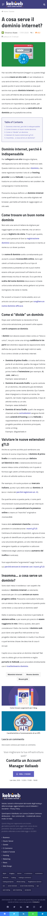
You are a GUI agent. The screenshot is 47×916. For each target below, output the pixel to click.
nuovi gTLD (32, 528)
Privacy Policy (15, 809)
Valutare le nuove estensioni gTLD (19, 135)
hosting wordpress (8, 882)
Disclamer (5, 809)
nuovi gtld (24, 679)
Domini (11, 11)
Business (6, 837)
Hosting (6, 855)
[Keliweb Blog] (14, 4)
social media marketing (27, 886)
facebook (5, 877)
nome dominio (33, 674)
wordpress (28, 890)
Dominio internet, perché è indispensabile (23, 126)
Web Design (7, 866)
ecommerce (39, 873)
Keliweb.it (34, 806)
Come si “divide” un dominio (17, 132)
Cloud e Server (8, 841)
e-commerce (28, 873)
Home (5, 11)
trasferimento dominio (17, 666)
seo (4, 886)
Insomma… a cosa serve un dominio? (20, 138)
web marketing (17, 890)
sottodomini (25, 413)
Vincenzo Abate (11, 32)
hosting (13, 877)
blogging (11, 873)
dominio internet (15, 674)
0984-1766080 (24, 774)
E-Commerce (7, 848)
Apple (4, 873)
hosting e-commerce (25, 877)
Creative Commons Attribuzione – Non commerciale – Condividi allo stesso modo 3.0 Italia (22, 816)
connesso (13, 745)
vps (38, 886)
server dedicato (12, 886)
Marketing (6, 859)
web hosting (6, 890)
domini (19, 873)
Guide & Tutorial (9, 852)
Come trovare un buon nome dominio (21, 129)
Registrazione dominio (34, 882)
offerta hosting (21, 882)
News (5, 862)
